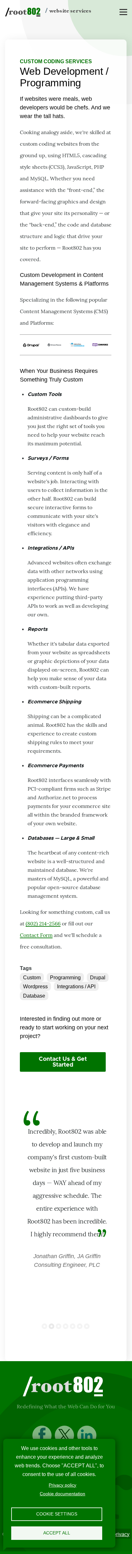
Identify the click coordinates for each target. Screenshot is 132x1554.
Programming (65, 977)
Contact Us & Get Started (63, 1062)
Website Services (70, 10)
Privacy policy (62, 1485)
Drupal (97, 977)
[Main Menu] (123, 12)
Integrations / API (76, 986)
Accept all (56, 1533)
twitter (64, 1435)
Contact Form (36, 935)
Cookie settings (56, 1514)
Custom (32, 977)
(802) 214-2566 (43, 923)
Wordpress (35, 986)
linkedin (86, 1435)
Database (34, 996)
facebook (42, 1435)
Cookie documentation (62, 1493)
